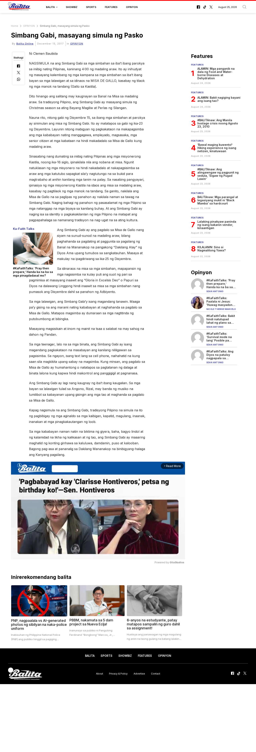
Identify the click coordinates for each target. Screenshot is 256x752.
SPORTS (91, 7)
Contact (155, 673)
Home (14, 25)
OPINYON (132, 7)
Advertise (139, 673)
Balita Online (25, 43)
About (99, 673)
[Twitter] (18, 73)
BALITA (50, 7)
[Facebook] (18, 66)
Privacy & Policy (118, 673)
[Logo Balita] (19, 7)
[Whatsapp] (18, 79)
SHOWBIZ (71, 7)
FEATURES (111, 7)
